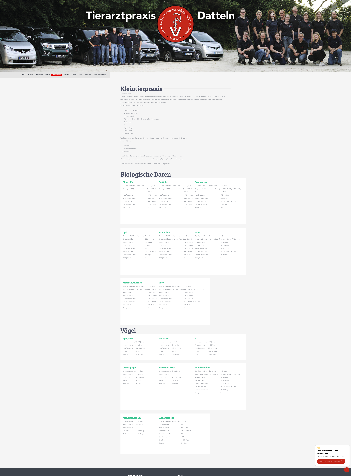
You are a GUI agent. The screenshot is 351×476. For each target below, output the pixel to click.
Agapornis (128, 338)
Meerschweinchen (132, 282)
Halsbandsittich (167, 367)
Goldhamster (201, 182)
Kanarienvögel (202, 367)
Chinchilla (128, 182)
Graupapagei (129, 367)
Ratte (161, 282)
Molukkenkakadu (132, 417)
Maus (198, 232)
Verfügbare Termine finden (329, 461)
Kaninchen (164, 232)
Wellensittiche (166, 417)
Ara (197, 338)
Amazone (164, 338)
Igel (125, 232)
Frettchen (164, 182)
